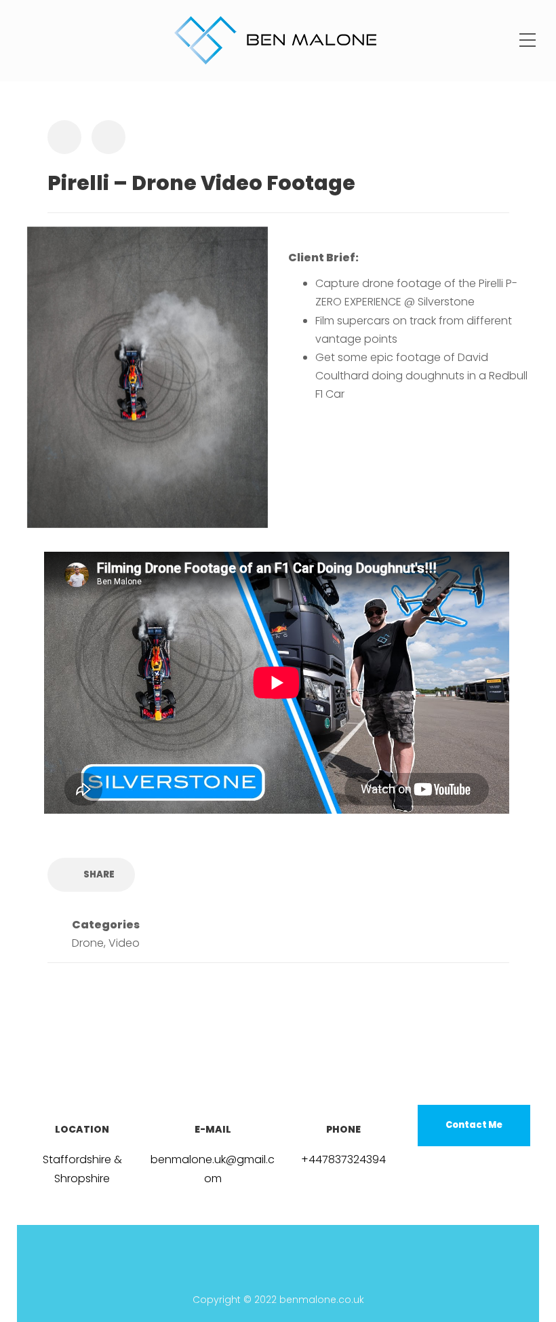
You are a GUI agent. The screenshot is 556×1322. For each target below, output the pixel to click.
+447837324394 (343, 1159)
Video (124, 943)
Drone (88, 943)
